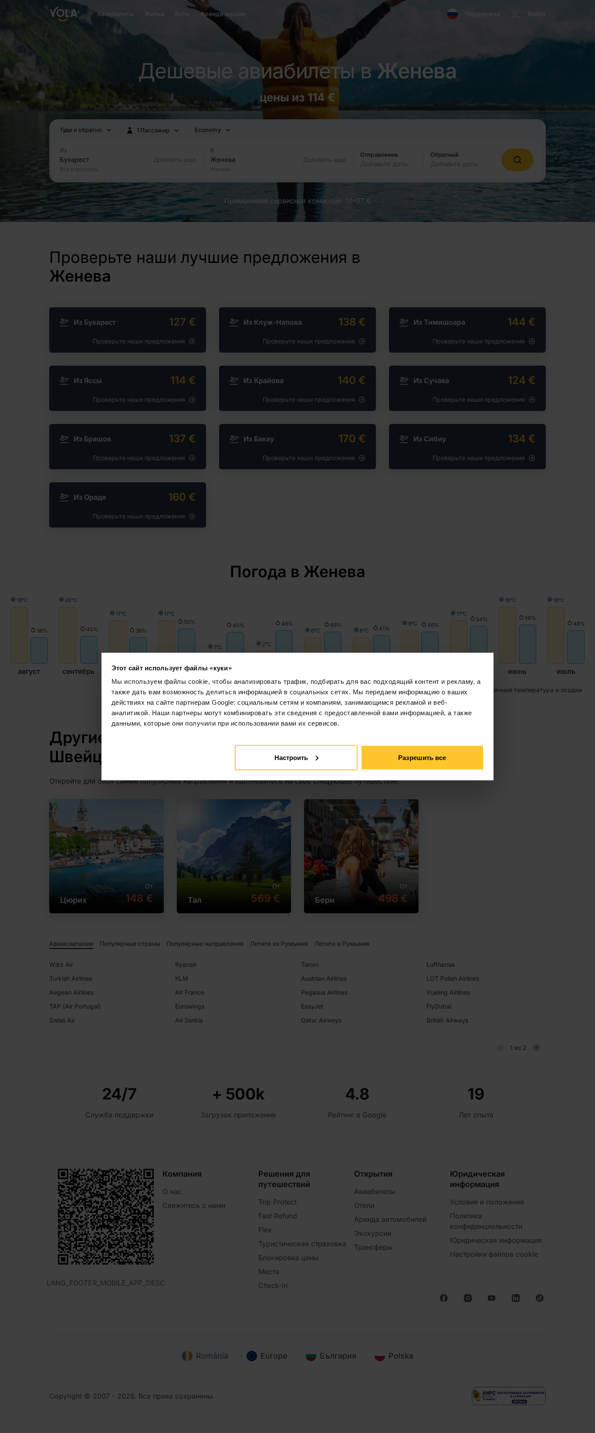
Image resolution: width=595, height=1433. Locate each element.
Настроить (291, 757)
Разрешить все (422, 757)
